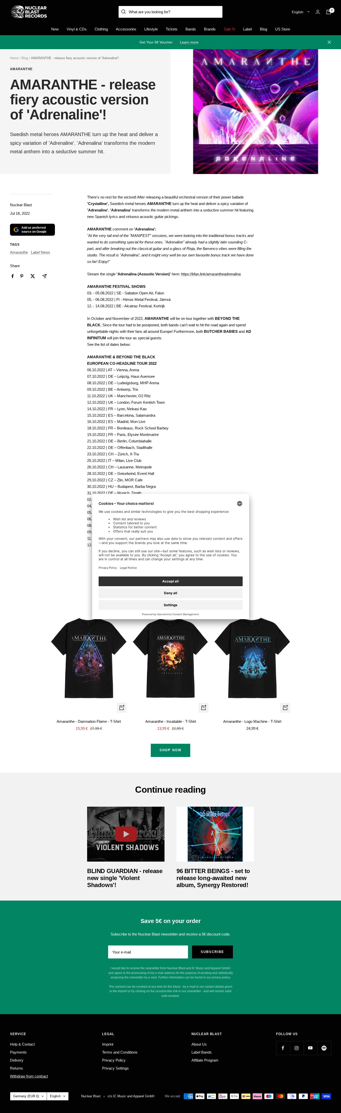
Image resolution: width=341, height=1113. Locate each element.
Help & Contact (22, 1044)
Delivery (16, 1060)
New (55, 29)
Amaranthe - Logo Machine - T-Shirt (252, 721)
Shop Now (170, 750)
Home (14, 58)
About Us (199, 1044)
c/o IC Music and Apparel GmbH (131, 1096)
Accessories (126, 29)
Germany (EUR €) (26, 1096)
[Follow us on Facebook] (283, 1048)
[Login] (318, 12)
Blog (263, 29)
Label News (40, 252)
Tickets (171, 29)
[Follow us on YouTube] (310, 1048)
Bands (190, 29)
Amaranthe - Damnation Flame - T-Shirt (89, 721)
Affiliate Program (204, 1060)
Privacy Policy (114, 1060)
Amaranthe (21, 69)
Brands (210, 29)
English (297, 12)
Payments (18, 1052)
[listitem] (12, 276)
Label (247, 29)
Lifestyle (151, 29)
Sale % (229, 29)
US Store (282, 29)
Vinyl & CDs (77, 29)
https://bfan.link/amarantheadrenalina (211, 274)
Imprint (107, 1044)
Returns (16, 1068)
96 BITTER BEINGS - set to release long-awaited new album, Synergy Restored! (213, 878)
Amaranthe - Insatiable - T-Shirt (170, 721)
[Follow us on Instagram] (297, 1048)
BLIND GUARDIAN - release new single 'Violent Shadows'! (124, 878)
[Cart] (328, 12)
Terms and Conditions (120, 1052)
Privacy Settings (115, 1068)
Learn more (189, 42)
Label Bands (201, 1052)
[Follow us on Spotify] (324, 1048)
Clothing (101, 29)
